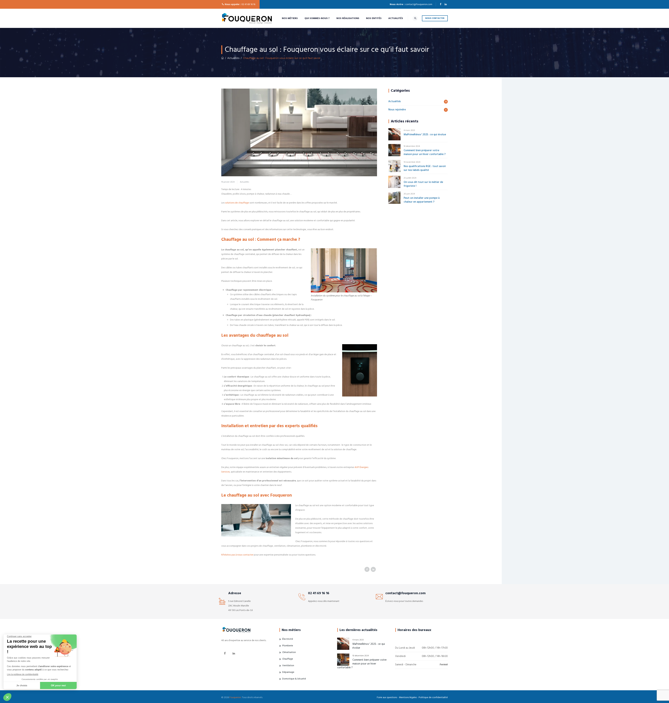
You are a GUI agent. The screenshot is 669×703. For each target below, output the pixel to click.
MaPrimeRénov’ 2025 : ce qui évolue (425, 134)
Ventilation (288, 665)
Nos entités (374, 18)
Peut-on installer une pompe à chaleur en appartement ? (422, 200)
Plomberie (287, 645)
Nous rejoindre (397, 109)
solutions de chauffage (237, 203)
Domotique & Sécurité (294, 679)
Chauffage (287, 659)
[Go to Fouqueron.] (222, 58)
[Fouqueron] (247, 18)
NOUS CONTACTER (434, 18)
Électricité (287, 639)
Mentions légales (408, 697)
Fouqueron (235, 697)
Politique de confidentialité (433, 697)
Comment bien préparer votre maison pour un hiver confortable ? (424, 152)
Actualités (395, 18)
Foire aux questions (387, 697)
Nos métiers (290, 18)
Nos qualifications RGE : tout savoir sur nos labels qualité (425, 168)
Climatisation (289, 652)
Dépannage (288, 672)
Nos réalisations (347, 18)
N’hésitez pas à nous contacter (237, 555)
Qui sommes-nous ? (317, 18)
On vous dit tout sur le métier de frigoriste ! (423, 184)
